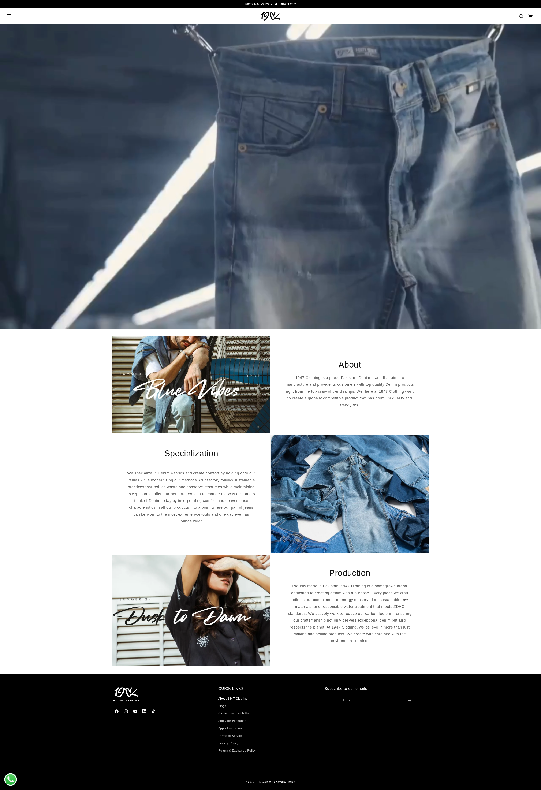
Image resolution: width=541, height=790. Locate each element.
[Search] (521, 16)
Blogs (222, 706)
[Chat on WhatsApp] (10, 779)
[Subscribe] (410, 700)
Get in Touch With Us (233, 713)
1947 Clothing (263, 781)
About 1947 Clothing (233, 698)
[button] (9, 16)
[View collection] (270, 176)
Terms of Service (230, 735)
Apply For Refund (231, 728)
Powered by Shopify (283, 781)
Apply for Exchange (232, 720)
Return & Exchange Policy (237, 750)
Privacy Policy (228, 743)
